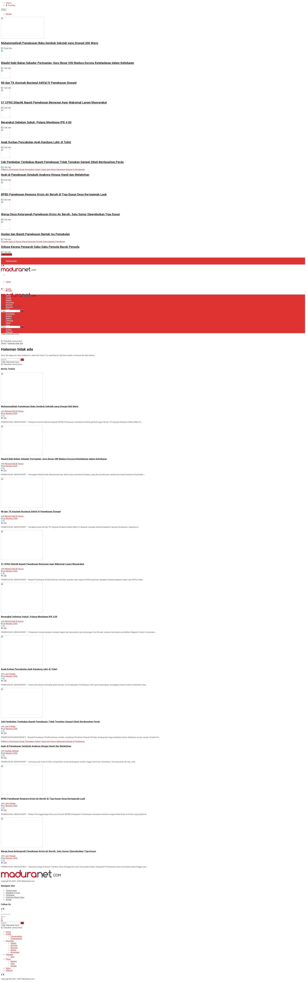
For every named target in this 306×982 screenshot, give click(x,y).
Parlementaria (16, 939)
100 (5, 575)
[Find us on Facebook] (2, 266)
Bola (7, 309)
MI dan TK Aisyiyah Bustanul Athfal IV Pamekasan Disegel (38, 82)
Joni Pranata (10, 674)
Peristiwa (10, 302)
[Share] (4, 914)
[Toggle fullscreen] (7, 914)
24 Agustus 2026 (10, 571)
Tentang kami (11, 261)
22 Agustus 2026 (10, 753)
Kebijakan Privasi (13, 893)
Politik (8, 289)
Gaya (8, 325)
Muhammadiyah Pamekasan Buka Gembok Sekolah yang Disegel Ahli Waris (49, 43)
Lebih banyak (6, 254)
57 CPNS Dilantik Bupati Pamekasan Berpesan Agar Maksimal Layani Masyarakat (54, 102)
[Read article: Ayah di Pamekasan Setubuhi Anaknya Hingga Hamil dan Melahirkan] (153, 741)
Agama (8, 318)
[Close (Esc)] (2, 914)
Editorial (9, 332)
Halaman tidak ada (15, 343)
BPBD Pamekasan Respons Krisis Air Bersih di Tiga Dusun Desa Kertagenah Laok (54, 194)
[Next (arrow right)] (4, 916)
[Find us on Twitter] (3, 266)
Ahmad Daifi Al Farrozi (14, 411)
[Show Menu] (2, 289)
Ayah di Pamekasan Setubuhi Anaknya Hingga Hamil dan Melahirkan (45, 174)
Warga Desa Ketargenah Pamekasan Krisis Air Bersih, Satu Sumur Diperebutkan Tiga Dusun (60, 214)
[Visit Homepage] (18, 271)
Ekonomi (9, 307)
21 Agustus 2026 (10, 806)
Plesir (8, 327)
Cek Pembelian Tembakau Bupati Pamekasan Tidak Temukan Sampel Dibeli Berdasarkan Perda (62, 162)
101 (5, 470)
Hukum (8, 300)
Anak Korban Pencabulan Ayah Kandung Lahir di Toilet (36, 142)
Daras (8, 323)
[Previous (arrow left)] (2, 916)
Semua (8, 14)
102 (5, 418)
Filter (3, 10)
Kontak (8, 900)
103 (5, 733)
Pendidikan (10, 311)
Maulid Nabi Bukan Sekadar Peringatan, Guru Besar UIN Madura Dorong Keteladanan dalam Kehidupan (67, 63)
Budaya (9, 316)
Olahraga (9, 321)
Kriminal (9, 305)
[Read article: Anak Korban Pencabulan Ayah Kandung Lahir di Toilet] (153, 650)
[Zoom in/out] (9, 914)
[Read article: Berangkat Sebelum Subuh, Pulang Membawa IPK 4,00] (153, 598)
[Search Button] (22, 327)
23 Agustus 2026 (10, 729)
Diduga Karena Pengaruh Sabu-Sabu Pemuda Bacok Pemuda (40, 246)
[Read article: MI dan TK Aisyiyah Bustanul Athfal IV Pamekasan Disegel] (153, 493)
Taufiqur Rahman (12, 751)
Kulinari (9, 330)
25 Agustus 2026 (10, 413)
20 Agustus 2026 (10, 858)
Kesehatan (10, 314)
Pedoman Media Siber (15, 275)
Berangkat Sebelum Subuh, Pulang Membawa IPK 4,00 (36, 122)
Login (9, 291)
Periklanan (10, 895)
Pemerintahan (16, 936)
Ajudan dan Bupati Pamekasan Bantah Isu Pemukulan (35, 234)
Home (8, 282)
